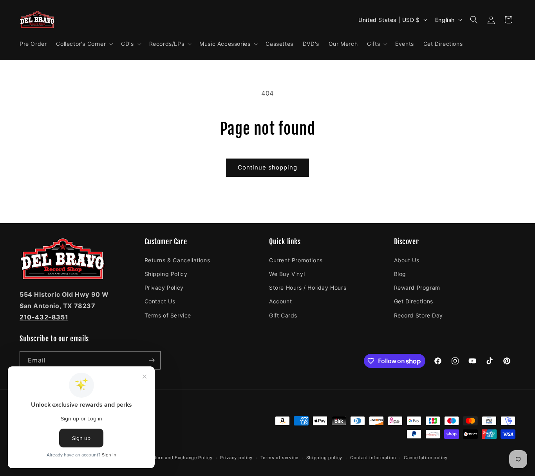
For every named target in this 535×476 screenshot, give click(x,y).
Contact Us (160, 301)
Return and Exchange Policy (180, 457)
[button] (83, 44)
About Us (406, 259)
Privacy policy (236, 457)
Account (280, 301)
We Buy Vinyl (287, 273)
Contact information (373, 457)
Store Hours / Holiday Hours (307, 287)
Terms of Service (168, 315)
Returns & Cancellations (177, 259)
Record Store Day (418, 315)
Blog (400, 273)
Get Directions (413, 301)
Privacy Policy (164, 287)
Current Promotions (296, 259)
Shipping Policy (166, 273)
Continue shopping (267, 167)
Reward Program (417, 287)
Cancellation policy (426, 457)
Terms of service (279, 457)
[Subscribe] (151, 360)
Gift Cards (283, 315)
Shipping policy (324, 457)
